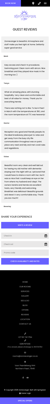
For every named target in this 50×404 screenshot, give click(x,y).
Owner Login (26, 393)
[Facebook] (23, 377)
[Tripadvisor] (27, 377)
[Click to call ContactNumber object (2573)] (39, 3)
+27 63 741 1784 (25, 337)
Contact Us (25, 324)
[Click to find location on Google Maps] (33, 3)
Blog (25, 305)
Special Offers (25, 400)
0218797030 (25, 344)
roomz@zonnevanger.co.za (25, 356)
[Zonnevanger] (25, 15)
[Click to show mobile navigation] (46, 3)
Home (25, 282)
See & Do (25, 300)
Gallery (25, 296)
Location (25, 319)
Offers (25, 310)
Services (25, 291)
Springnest (41, 390)
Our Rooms (25, 286)
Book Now (10, 3)
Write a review (25, 225)
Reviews (25, 314)
